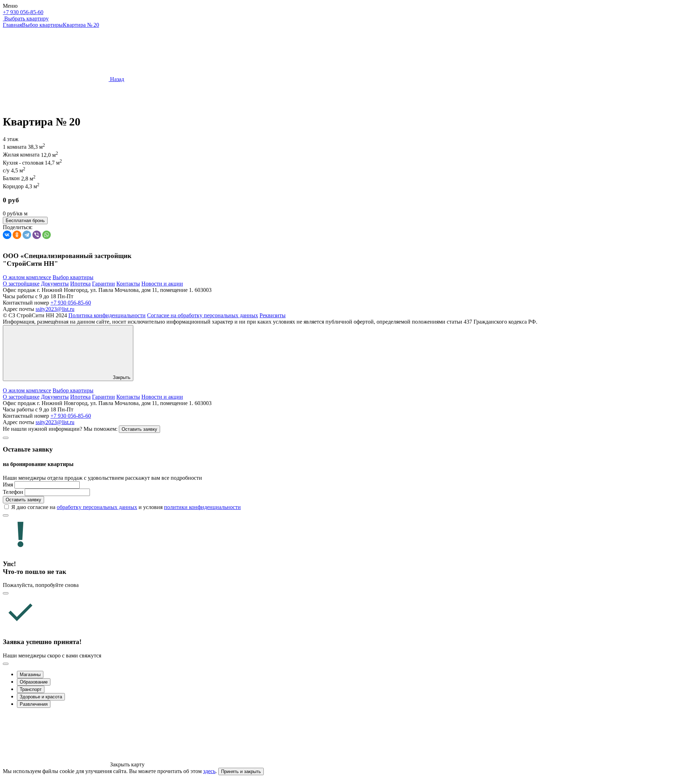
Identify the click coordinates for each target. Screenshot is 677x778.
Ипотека (80, 284)
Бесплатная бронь (25, 220)
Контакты (128, 284)
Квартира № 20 (81, 25)
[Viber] (36, 235)
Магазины (30, 674)
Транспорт (31, 689)
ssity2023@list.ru (55, 309)
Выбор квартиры (42, 25)
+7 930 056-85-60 (23, 12)
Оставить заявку (139, 429)
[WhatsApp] (46, 235)
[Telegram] (27, 235)
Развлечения (34, 704)
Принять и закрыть (241, 771)
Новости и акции (162, 284)
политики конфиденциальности (202, 507)
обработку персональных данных (97, 507)
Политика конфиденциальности (107, 315)
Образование (34, 682)
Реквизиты (273, 315)
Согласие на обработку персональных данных (202, 315)
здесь (209, 771)
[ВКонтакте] (7, 235)
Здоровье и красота (41, 696)
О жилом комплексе (27, 277)
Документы (55, 284)
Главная (12, 25)
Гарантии (103, 284)
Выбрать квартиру (26, 19)
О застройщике (21, 284)
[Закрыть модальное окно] (5, 438)
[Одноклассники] (17, 235)
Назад (116, 79)
